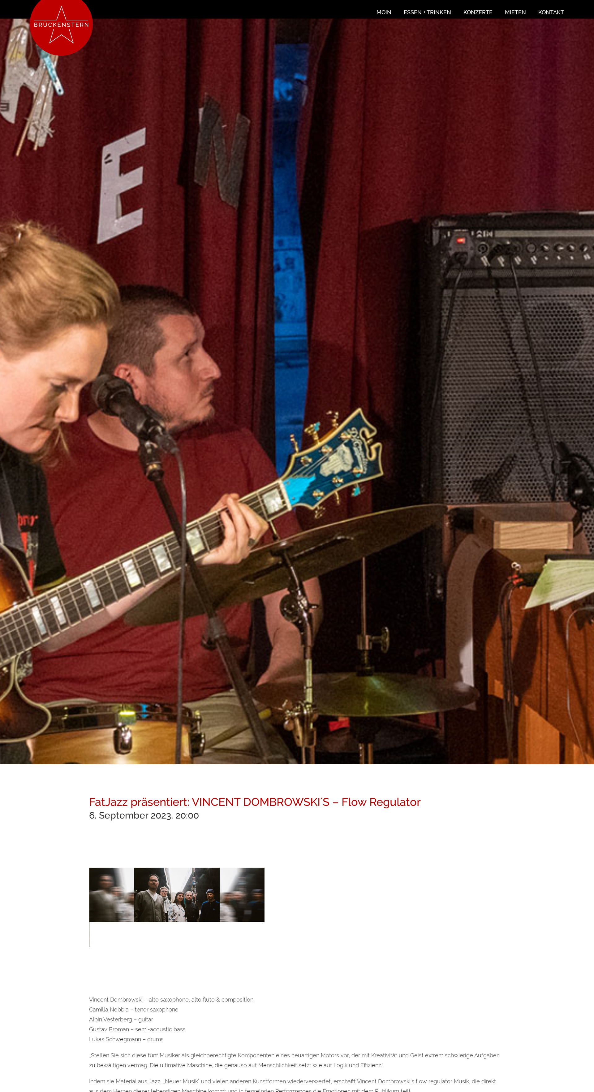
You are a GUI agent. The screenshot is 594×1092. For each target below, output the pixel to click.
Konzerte (478, 12)
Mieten (515, 12)
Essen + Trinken (427, 12)
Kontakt (551, 12)
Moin (384, 12)
